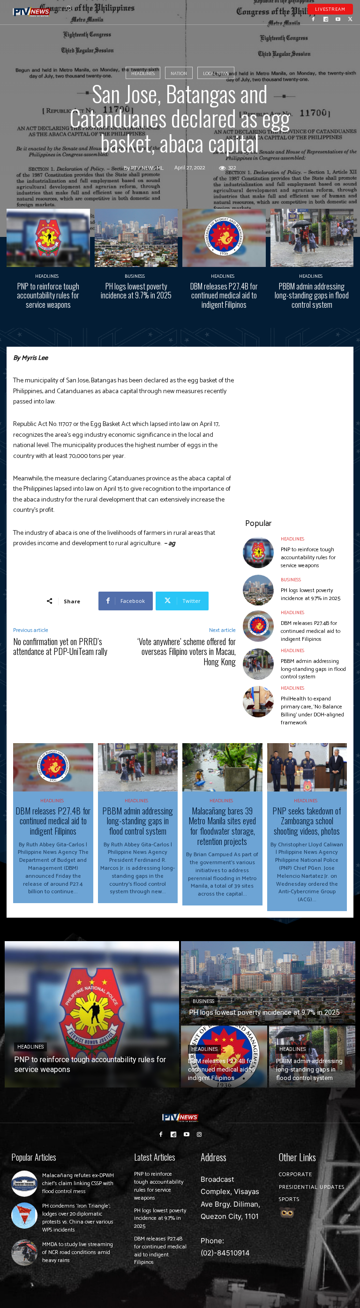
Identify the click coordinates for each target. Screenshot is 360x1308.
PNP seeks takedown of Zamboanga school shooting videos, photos (306, 821)
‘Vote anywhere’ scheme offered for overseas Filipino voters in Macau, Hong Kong (186, 651)
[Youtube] (338, 18)
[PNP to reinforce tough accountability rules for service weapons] (48, 238)
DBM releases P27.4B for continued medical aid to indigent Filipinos (224, 295)
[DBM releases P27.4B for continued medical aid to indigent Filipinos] (224, 238)
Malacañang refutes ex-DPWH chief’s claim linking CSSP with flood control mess (78, 1183)
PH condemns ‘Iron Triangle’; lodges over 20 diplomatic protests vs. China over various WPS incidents (77, 1218)
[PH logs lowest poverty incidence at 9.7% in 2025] (136, 238)
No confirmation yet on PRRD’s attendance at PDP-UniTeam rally (60, 646)
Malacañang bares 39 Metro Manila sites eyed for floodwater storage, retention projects (222, 826)
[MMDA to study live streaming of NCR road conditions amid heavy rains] (24, 1253)
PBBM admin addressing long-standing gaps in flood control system (312, 295)
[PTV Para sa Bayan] (32, 12)
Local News (216, 73)
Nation (179, 73)
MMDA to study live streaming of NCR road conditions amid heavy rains (77, 1252)
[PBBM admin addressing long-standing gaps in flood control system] (312, 238)
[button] (69, 8)
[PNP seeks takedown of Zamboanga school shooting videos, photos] (307, 767)
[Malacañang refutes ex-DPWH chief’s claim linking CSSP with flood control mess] (24, 1184)
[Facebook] (313, 18)
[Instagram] (200, 1134)
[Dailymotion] (325, 18)
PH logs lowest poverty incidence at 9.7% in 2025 (136, 291)
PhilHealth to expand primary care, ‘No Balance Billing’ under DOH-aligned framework (312, 710)
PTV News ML (147, 168)
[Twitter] (350, 18)
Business (135, 276)
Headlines (143, 73)
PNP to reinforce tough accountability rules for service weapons (48, 295)
